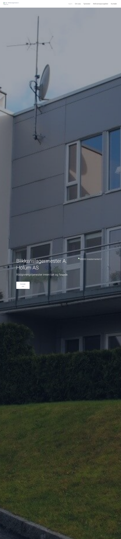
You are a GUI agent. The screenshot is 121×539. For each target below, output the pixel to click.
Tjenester (86, 4)
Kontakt (114, 4)
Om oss (78, 4)
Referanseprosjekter (100, 4)
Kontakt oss (23, 285)
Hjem (70, 4)
